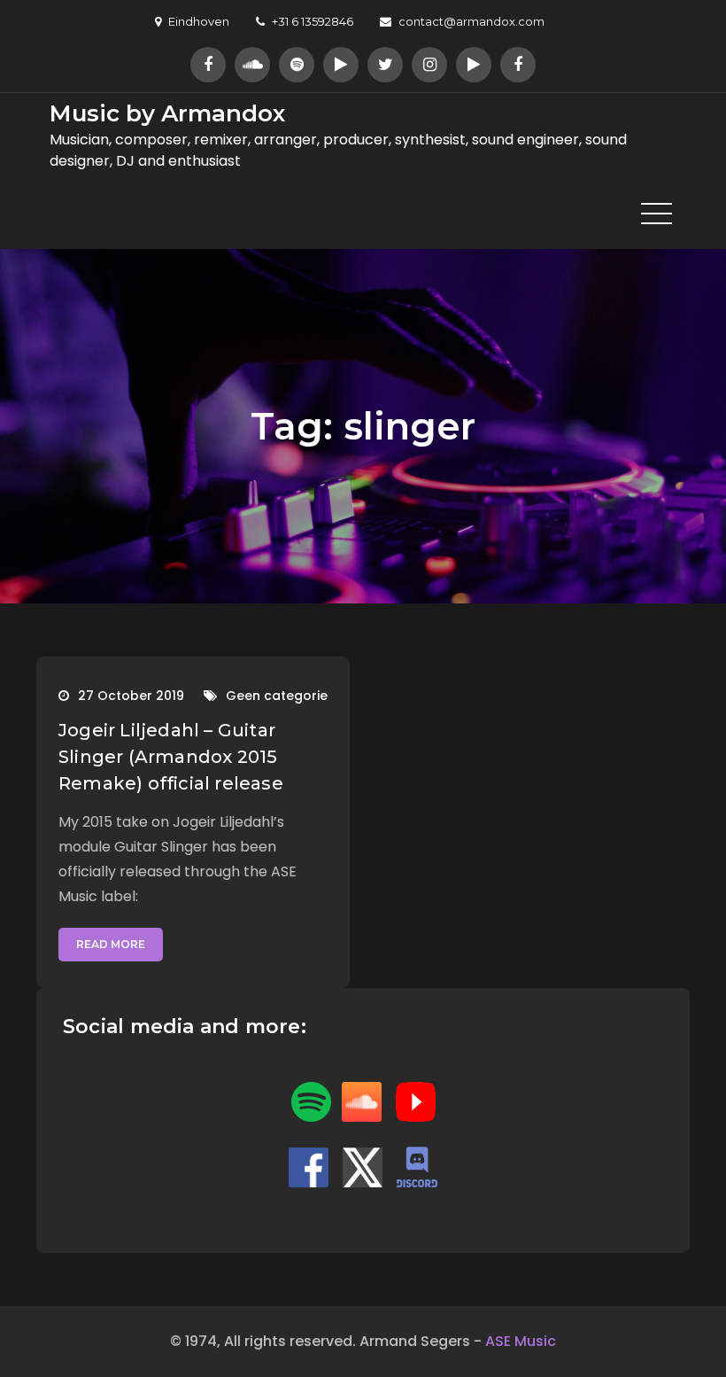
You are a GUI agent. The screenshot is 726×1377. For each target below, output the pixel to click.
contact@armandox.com (471, 21)
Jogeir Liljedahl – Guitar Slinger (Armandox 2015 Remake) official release (170, 757)
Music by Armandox (167, 113)
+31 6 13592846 (312, 21)
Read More (110, 944)
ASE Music (520, 1341)
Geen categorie (277, 695)
